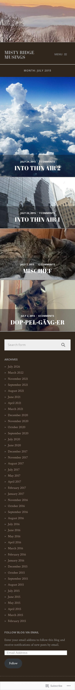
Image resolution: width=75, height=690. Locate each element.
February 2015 (17, 621)
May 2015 (14, 603)
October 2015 (16, 573)
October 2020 (16, 427)
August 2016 (16, 518)
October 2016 (16, 506)
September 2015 (18, 579)
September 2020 (18, 433)
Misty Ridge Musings (19, 54)
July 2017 (14, 470)
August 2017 (16, 463)
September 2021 (18, 385)
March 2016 (15, 548)
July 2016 (14, 524)
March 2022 (15, 373)
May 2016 (14, 536)
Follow (13, 663)
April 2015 (14, 609)
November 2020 (18, 421)
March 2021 (15, 409)
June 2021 (14, 397)
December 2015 (18, 566)
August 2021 (16, 391)
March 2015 (15, 615)
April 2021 (14, 403)
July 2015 (14, 591)
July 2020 (14, 439)
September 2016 (18, 512)
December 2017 (18, 451)
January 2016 (16, 560)
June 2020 (14, 445)
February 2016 (17, 554)
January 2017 (16, 494)
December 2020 (18, 415)
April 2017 (14, 482)
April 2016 (14, 542)
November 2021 (18, 379)
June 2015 (14, 597)
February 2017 (17, 488)
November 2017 (18, 457)
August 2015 (16, 585)
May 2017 (14, 476)
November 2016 (18, 500)
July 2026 (14, 367)
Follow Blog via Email (21, 632)
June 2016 (14, 530)
